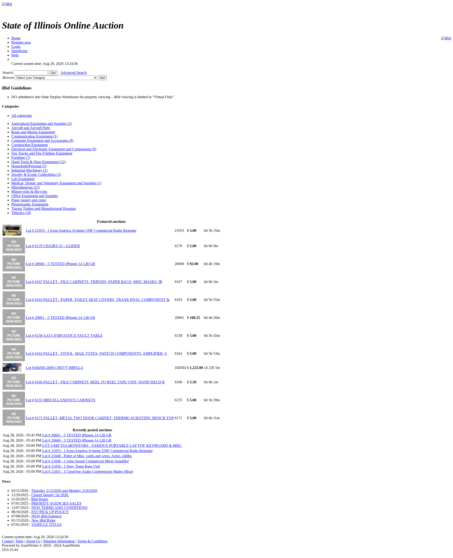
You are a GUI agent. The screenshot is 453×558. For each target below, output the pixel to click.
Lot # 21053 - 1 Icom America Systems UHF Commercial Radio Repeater (81, 230)
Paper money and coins (28, 200)
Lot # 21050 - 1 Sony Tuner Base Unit (71, 466)
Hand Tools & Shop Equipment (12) (38, 162)
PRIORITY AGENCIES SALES (56, 503)
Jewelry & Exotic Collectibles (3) (36, 175)
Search (8, 73)
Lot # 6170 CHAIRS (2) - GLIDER (53, 246)
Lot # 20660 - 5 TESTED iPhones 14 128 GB (60, 264)
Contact (8, 541)
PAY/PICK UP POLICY (50, 512)
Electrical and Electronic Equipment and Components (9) (53, 149)
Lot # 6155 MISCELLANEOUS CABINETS (60, 400)
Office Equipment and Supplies (34, 196)
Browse (9, 78)
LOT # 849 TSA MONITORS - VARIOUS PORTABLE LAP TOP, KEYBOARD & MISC (112, 446)
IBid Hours (39, 499)
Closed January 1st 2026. (50, 495)
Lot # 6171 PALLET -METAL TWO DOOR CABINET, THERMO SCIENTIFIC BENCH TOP (100, 418)
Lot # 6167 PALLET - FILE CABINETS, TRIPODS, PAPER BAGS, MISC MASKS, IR (94, 282)
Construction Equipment (29, 145)
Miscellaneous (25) (25, 187)
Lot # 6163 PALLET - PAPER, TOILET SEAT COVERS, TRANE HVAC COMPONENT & (97, 300)
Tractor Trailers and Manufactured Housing (43, 209)
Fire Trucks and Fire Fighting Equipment (41, 153)
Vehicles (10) (21, 213)
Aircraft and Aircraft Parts (30, 128)
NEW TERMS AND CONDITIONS (59, 508)
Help (19, 541)
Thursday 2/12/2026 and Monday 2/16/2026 (64, 491)
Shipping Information (59, 541)
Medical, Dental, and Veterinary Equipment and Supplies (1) (56, 183)
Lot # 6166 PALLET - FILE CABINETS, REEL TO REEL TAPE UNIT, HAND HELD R (95, 382)
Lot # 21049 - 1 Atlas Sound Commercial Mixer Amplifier (85, 461)
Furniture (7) (20, 158)
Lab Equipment (22, 179)
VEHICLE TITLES (46, 525)
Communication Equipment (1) (34, 136)
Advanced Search (73, 73)
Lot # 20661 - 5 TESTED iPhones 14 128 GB (60, 318)
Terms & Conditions (92, 541)
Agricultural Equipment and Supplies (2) (41, 124)
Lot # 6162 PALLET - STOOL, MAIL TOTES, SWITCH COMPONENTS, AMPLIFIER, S (96, 353)
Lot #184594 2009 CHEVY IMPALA (54, 368)
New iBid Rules (43, 520)
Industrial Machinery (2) (29, 170)
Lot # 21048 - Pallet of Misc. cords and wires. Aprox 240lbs (87, 456)
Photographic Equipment (29, 204)
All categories (21, 116)
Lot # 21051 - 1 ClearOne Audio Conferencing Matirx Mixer (87, 471)
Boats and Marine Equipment (33, 132)
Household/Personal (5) (28, 166)
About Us (33, 541)
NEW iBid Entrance (46, 516)
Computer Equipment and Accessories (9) (42, 141)
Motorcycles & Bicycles (29, 192)
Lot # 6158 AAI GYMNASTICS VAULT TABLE (64, 336)
